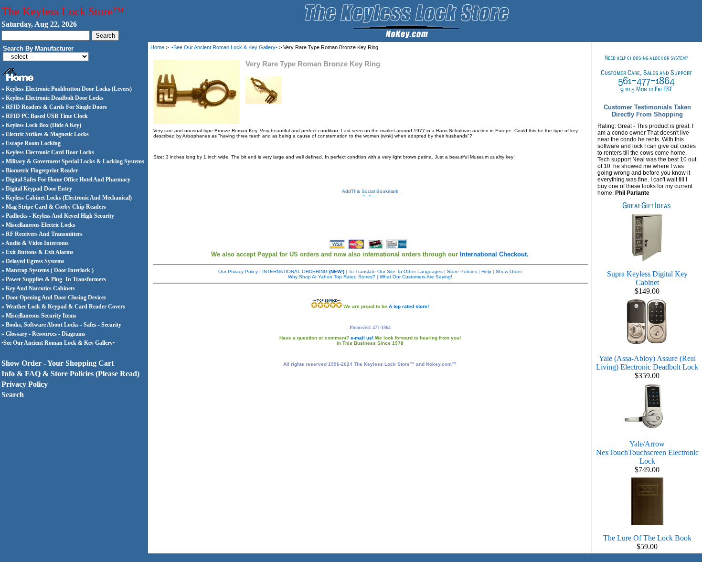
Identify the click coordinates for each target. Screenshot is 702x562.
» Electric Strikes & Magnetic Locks (45, 134)
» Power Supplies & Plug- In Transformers (53, 279)
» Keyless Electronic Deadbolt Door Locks (52, 98)
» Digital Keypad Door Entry (36, 188)
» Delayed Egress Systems (32, 261)
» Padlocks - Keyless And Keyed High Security (57, 215)
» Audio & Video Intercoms (35, 243)
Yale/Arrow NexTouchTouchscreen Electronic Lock (647, 452)
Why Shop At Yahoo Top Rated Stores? (331, 276)
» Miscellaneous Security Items (38, 315)
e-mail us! (362, 337)
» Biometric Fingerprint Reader (39, 170)
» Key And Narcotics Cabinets (38, 288)
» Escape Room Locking (31, 143)
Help (486, 271)
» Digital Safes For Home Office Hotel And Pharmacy (65, 179)
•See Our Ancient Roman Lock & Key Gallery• (58, 342)
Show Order (509, 271)
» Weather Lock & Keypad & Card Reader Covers (63, 306)
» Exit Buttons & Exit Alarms (37, 252)
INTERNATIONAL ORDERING (303, 271)
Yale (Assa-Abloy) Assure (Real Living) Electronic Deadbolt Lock (647, 362)
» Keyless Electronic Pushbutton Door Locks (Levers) (66, 88)
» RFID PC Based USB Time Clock (44, 116)
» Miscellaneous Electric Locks (38, 225)
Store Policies (462, 271)
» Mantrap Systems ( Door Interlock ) (47, 270)
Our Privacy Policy (238, 271)
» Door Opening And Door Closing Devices (53, 297)
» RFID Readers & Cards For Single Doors (54, 107)
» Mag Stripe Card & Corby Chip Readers (53, 206)
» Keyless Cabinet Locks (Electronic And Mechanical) (66, 197)
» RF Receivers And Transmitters (42, 234)
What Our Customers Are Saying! (416, 276)
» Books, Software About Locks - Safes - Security (61, 324)
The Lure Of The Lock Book (647, 538)
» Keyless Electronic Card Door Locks (47, 152)
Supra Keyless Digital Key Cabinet (647, 278)
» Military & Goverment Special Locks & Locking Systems (72, 161)
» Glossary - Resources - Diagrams (43, 333)
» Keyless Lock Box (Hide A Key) (41, 125)
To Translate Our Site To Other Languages (396, 271)
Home (157, 47)
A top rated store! (409, 306)
